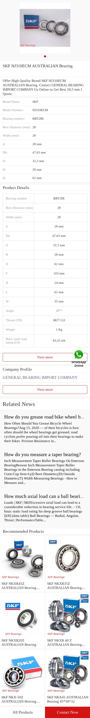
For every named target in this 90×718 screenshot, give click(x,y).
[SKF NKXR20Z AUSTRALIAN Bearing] (22, 636)
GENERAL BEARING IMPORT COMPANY (40, 377)
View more (45, 357)
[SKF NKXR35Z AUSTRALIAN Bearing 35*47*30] (68, 579)
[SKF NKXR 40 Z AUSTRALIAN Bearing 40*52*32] (68, 636)
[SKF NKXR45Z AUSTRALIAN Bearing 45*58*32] (22, 579)
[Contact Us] (79, 359)
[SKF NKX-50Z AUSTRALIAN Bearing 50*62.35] (22, 693)
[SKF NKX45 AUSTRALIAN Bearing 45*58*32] (68, 693)
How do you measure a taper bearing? (42, 454)
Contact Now (67, 712)
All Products (23, 712)
